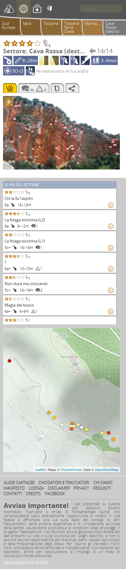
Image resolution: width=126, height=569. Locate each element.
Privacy (81, 488)
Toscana (50, 23)
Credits (33, 493)
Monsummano (95, 23)
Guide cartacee (19, 482)
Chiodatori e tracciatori (64, 482)
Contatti (13, 493)
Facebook (55, 493)
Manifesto (14, 488)
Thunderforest (71, 469)
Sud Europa (8, 25)
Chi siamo (103, 482)
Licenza (36, 488)
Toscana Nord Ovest (71, 27)
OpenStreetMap (106, 469)
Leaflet (40, 469)
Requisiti (102, 488)
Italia (27, 23)
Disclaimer (59, 488)
